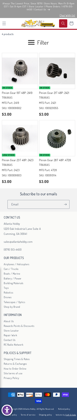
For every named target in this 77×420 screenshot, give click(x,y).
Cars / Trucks (11, 268)
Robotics (8, 292)
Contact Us (10, 339)
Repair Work (10, 335)
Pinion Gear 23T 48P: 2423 (18, 160)
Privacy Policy (11, 378)
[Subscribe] (65, 204)
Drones (8, 297)
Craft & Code (70, 415)
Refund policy (64, 409)
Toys (6, 287)
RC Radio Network (13, 344)
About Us (9, 321)
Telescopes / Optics (14, 302)
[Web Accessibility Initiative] (7, 410)
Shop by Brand (12, 306)
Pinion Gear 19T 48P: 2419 (17, 93)
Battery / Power (12, 278)
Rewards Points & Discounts (19, 325)
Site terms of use (13, 373)
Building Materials (13, 283)
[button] (4, 23)
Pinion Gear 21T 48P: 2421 (54, 93)
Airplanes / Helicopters (16, 264)
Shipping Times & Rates (17, 359)
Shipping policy (45, 414)
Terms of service (28, 414)
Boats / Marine (12, 273)
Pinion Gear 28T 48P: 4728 (55, 160)
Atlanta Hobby (29, 409)
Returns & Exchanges (15, 363)
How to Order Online (15, 368)
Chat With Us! (67, 15)
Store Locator (11, 330)
